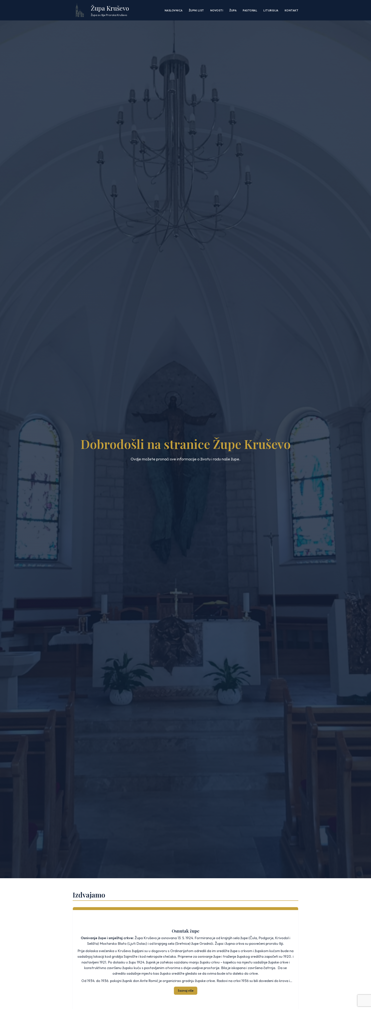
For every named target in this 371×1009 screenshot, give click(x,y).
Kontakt (292, 10)
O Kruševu (185, 934)
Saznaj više (185, 987)
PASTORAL (250, 10)
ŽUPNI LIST (196, 10)
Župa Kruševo (110, 8)
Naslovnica (174, 10)
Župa (233, 10)
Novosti (216, 10)
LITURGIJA (270, 10)
